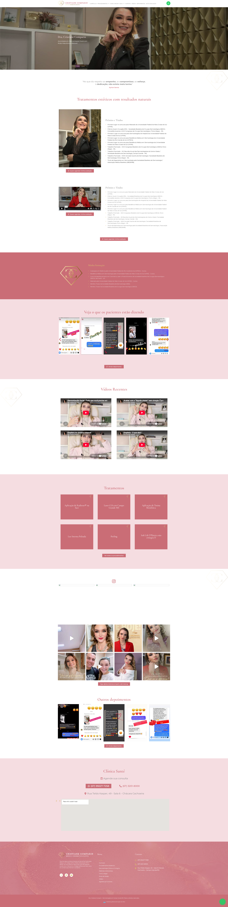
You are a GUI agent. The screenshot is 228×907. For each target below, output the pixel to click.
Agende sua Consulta (105, 881)
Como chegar (114, 3)
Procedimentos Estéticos (107, 865)
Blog (121, 3)
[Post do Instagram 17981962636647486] (71, 638)
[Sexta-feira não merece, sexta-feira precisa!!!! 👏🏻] (100, 638)
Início (100, 860)
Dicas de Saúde (104, 876)
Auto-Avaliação (151, 3)
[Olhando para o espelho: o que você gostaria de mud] (128, 666)
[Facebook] (66, 875)
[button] (60, 339)
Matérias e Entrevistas (106, 871)
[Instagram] (61, 875)
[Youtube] (71, 875)
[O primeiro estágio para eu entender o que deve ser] (71, 666)
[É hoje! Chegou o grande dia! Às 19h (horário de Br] (128, 638)
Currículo (93, 3)
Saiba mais (77, 515)
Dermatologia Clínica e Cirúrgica (109, 868)
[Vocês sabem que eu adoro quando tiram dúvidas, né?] (156, 666)
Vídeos (134, 3)
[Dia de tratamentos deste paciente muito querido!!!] (100, 666)
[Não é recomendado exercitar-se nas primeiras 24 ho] (156, 638)
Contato (128, 3)
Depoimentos (141, 3)
